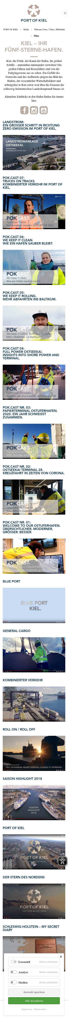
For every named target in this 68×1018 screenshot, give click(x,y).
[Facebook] (24, 110)
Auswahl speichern (34, 992)
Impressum (27, 1009)
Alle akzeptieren (34, 1000)
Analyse (23, 972)
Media (26, 29)
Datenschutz (40, 1009)
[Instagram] (34, 110)
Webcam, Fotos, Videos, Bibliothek (49, 29)
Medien (23, 982)
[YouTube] (44, 110)
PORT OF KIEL (10, 29)
